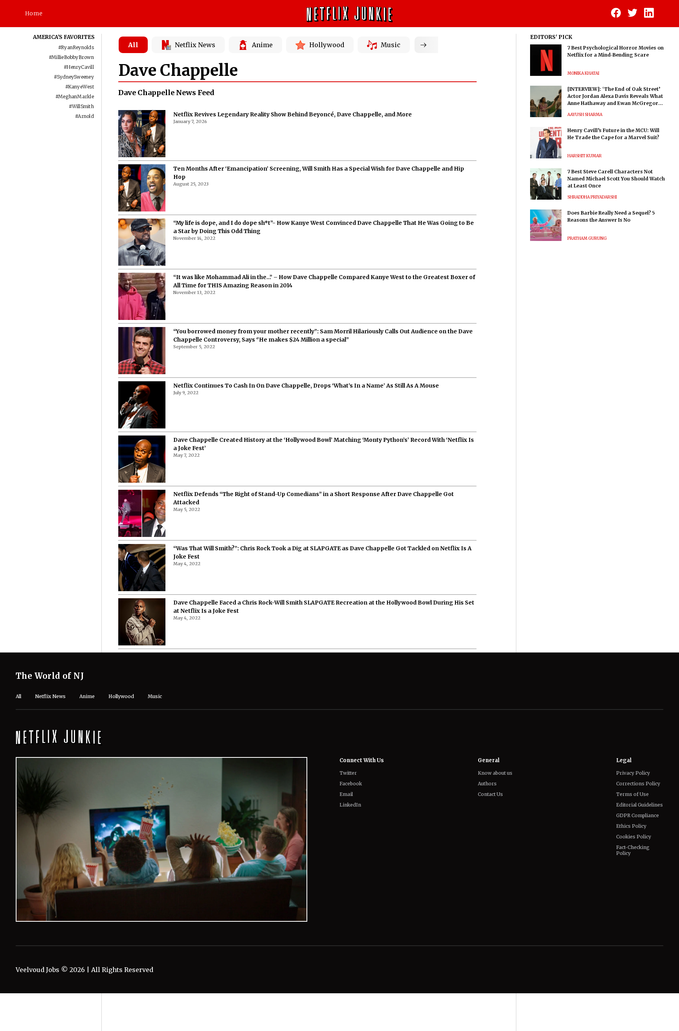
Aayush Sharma (584, 114)
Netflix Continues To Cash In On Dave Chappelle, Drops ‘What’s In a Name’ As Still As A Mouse (306, 385)
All (133, 45)
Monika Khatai (583, 73)
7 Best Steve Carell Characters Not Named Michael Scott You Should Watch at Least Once (616, 179)
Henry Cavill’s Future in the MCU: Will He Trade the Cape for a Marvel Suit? (613, 133)
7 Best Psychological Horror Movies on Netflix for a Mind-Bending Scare (615, 51)
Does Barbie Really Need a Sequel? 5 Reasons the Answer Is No (611, 216)
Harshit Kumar (584, 155)
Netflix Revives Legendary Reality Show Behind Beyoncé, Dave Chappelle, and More (292, 114)
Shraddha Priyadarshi (592, 197)
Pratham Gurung (587, 238)
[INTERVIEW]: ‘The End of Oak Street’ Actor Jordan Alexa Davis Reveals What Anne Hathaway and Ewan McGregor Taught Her (615, 96)
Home (33, 13)
